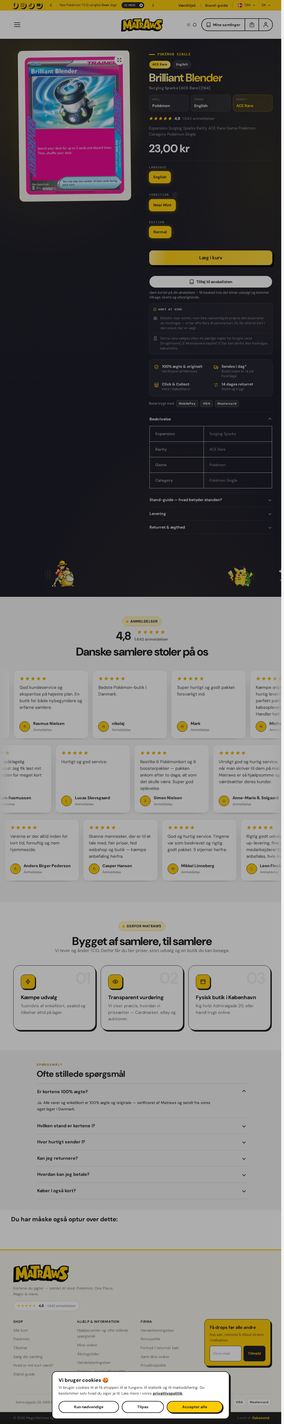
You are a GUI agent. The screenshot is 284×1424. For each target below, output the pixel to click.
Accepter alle (194, 1407)
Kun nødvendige (88, 1407)
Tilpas (142, 1407)
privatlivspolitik (167, 1393)
